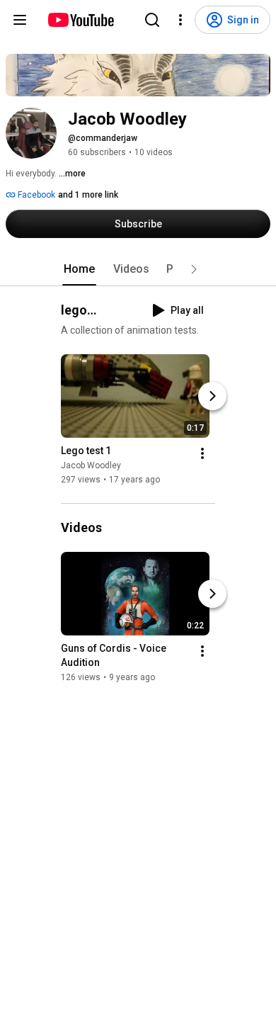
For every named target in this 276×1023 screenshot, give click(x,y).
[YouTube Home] (80, 20)
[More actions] (202, 453)
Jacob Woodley (91, 465)
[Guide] (19, 19)
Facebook (35, 195)
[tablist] (138, 269)
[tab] (79, 269)
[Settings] (180, 19)
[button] (194, 269)
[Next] (212, 396)
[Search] (152, 19)
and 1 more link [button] (88, 195)
